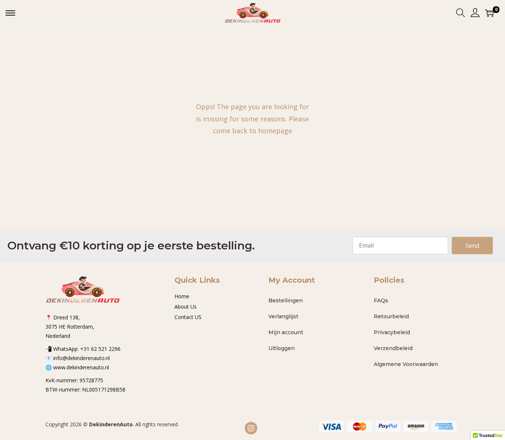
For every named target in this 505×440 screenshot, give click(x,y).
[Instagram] (251, 428)
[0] (489, 13)
